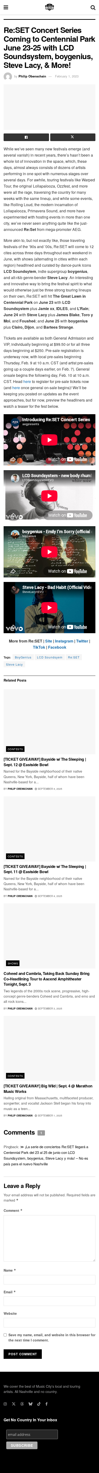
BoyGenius (23, 657)
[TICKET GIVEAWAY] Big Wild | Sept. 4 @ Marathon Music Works (48, 1088)
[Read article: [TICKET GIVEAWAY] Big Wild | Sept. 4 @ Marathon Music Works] (49, 1048)
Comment (13, 1210)
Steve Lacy (14, 664)
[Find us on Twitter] (14, 1404)
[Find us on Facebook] (46, 1404)
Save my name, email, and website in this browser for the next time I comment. (51, 1337)
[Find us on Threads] (22, 1404)
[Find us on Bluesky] (30, 1404)
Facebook (57, 647)
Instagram (64, 641)
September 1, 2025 (49, 1115)
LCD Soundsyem (49, 657)
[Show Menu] (6, 7)
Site (48, 641)
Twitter (82, 641)
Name (10, 1270)
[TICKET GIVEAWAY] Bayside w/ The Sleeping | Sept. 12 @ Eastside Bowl (45, 761)
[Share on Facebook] (26, 137)
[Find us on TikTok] (39, 1404)
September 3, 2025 (49, 1008)
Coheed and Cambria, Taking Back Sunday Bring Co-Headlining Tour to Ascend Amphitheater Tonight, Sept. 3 (47, 979)
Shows (13, 963)
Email (10, 1292)
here (27, 381)
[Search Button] (93, 7)
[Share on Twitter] (73, 137)
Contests (15, 749)
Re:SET (74, 657)
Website (10, 1313)
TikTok (39, 647)
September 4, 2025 (49, 788)
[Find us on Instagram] (5, 1404)
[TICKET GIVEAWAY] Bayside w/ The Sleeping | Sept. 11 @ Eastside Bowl (45, 869)
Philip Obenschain (32, 76)
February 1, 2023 (67, 76)
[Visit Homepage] (49, 7)
